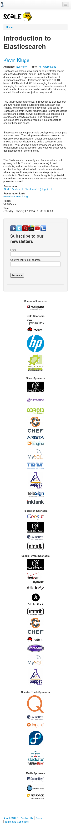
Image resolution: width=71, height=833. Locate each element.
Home (9, 27)
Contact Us (27, 818)
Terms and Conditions (17, 821)
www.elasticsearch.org (15, 196)
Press (39, 818)
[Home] (2, 4)
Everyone (21, 66)
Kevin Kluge (16, 59)
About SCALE (10, 818)
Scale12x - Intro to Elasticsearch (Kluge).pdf (28, 189)
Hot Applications (47, 66)
